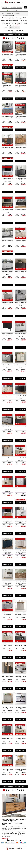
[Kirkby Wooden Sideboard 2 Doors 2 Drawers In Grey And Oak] (20, 605)
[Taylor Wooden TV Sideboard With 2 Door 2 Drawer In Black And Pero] (7, 202)
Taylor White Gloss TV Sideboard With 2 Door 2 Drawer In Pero (7, 521)
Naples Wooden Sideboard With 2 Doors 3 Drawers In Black (21, 397)
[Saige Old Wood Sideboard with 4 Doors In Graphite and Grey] (20, 109)
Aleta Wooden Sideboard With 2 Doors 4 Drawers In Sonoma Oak (20, 738)
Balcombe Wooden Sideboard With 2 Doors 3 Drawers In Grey (20, 707)
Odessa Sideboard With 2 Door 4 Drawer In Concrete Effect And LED (7, 118)
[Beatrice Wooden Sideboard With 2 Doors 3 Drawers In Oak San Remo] (20, 761)
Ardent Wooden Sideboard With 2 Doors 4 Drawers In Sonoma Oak (21, 459)
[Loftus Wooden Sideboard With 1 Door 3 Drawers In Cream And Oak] (20, 357)
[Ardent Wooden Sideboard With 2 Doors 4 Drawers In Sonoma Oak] (20, 450)
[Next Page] (24, 38)
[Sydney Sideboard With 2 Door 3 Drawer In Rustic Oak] (7, 140)
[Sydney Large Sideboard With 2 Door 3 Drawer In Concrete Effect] (7, 47)
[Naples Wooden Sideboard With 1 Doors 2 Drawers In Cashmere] (7, 574)
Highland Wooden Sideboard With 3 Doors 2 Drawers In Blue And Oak (7, 552)
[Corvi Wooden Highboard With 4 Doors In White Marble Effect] (20, 481)
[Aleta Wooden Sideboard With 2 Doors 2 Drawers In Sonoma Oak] (7, 761)
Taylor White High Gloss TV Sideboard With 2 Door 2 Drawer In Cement (7, 180)
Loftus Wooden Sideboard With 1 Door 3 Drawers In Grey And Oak (7, 707)
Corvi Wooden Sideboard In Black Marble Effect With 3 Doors (21, 180)
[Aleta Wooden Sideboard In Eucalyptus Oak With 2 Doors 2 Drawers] (20, 512)
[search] (25, 7)
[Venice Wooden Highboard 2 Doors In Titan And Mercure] (7, 667)
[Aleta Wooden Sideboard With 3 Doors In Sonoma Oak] (7, 636)
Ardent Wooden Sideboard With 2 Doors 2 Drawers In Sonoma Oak (7, 490)
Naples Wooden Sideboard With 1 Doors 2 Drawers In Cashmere (7, 583)
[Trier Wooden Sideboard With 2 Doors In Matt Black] (7, 326)
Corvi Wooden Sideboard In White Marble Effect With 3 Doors (7, 273)
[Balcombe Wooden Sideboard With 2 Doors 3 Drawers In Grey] (20, 698)
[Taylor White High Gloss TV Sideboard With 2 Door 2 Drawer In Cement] (7, 171)
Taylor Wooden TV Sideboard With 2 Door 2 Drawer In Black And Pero (7, 211)
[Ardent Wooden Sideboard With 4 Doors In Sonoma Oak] (7, 388)
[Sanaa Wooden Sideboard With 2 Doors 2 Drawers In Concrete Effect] (20, 295)
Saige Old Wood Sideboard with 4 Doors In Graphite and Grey (20, 118)
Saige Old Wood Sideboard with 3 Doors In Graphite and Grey (20, 56)
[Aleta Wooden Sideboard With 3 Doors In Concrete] (7, 295)
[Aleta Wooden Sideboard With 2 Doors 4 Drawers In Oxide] (20, 636)
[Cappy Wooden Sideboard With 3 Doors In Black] (20, 264)
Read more (5, 838)
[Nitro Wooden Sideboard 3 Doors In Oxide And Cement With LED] (7, 357)
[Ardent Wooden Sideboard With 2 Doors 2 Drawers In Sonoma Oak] (7, 481)
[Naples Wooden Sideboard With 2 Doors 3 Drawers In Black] (20, 388)
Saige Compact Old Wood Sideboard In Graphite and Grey (7, 87)
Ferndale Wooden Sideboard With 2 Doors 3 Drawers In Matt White (20, 335)
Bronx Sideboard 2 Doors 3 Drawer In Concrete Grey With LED (20, 676)
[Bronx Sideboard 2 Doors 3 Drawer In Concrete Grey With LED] (20, 667)
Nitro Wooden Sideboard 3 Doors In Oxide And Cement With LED (7, 366)
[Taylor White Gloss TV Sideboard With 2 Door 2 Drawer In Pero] (7, 512)
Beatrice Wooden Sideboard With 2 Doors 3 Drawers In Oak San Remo (20, 769)
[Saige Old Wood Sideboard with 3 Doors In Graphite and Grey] (20, 47)
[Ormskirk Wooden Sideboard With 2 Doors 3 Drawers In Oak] (20, 140)
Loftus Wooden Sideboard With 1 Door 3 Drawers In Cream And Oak (20, 366)
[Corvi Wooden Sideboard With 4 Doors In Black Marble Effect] (20, 78)
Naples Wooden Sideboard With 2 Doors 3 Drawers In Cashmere (21, 552)
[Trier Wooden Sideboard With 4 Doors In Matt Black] (20, 202)
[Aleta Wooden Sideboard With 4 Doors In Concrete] (7, 605)
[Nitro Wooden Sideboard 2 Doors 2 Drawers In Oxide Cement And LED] (7, 419)
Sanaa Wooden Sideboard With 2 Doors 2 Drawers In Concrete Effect (20, 304)
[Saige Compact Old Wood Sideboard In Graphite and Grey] (7, 78)
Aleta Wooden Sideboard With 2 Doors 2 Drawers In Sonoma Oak (7, 769)
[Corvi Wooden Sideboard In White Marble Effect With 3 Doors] (7, 264)
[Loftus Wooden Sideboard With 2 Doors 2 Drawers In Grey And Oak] (7, 450)
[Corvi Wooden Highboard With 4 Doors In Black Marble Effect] (7, 729)
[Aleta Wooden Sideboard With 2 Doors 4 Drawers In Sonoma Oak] (20, 729)
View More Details (7, 68)
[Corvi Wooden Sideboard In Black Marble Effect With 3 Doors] (20, 171)
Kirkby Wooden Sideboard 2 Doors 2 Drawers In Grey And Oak (20, 614)
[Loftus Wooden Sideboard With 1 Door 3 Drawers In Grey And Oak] (7, 698)
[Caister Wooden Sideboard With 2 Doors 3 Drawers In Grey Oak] (20, 574)
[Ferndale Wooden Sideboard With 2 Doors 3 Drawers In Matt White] (20, 326)
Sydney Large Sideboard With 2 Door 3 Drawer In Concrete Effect (7, 56)
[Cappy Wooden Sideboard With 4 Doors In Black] (20, 419)
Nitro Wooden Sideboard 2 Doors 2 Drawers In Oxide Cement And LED (7, 428)
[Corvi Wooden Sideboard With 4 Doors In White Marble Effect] (7, 233)
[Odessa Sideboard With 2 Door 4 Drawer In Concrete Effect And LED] (7, 109)
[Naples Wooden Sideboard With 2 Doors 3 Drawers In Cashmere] (20, 543)
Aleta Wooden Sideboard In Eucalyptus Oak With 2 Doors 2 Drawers (20, 521)
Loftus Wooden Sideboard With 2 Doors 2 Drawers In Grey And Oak (7, 459)
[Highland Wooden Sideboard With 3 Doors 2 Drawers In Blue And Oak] (7, 543)
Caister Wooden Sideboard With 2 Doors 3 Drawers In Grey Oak (21, 583)
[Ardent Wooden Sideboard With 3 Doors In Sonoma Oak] (20, 233)
